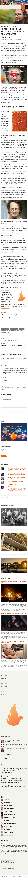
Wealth (23, 786)
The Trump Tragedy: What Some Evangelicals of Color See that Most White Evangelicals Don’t (17, 483)
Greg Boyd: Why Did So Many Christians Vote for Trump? (14, 613)
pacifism (13, 780)
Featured (14, 775)
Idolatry (22, 328)
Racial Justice (4, 681)
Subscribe (4, 456)
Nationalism (18, 778)
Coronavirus (12, 770)
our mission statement (9, 846)
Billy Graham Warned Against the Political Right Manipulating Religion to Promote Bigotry (17, 469)
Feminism (20, 775)
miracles (13, 778)
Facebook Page (4, 497)
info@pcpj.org (4, 731)
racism (6, 784)
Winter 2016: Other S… (10, 752)
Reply (5, 380)
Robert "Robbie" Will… (10, 740)
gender (23, 775)
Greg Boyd (17, 776)
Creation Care (4, 686)
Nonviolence (4, 675)
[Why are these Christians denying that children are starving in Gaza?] (14, 651)
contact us (5, 850)
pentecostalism (6, 782)
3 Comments (18, 39)
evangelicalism (14, 328)
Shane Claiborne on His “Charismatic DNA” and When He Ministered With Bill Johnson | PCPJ (13, 387)
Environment (22, 773)
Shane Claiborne (17, 330)
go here (7, 853)
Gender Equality (5, 683)
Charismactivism (23, 768)
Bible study (14, 768)
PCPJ (2, 7)
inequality (21, 776)
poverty (18, 782)
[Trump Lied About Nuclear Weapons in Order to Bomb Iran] (14, 592)
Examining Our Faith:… (10, 748)
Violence (16, 786)
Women (2, 788)
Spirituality (15, 26)
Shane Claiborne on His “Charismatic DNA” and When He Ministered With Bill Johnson (13, 345)
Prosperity (2, 784)
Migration (9, 778)
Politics (9, 26)
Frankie (5, 365)
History (3, 696)
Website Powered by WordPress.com (8, 868)
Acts (6, 768)
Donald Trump (5, 328)
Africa (8, 768)
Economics (16, 772)
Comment (22, 410)
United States (5, 332)
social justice (14, 784)
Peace (21, 780)
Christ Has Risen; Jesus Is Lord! (9, 339)
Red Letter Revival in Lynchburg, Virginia (11, 46)
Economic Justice (5, 678)
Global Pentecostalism (7, 777)
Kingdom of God (3, 778)
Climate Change (5, 770)
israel (25, 776)
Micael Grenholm (10, 39)
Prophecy (23, 782)
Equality (2, 775)
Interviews (3, 26)
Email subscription (6, 446)
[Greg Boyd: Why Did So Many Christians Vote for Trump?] (14, 622)
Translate (11, 862)
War (20, 786)
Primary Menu (26, 7)
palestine (18, 780)
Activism (3, 768)
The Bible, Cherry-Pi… (10, 757)
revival (9, 330)
